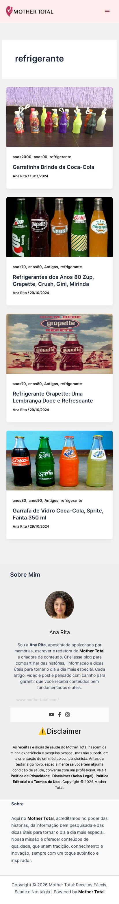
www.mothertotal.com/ (37, 699)
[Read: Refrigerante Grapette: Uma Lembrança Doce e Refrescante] (59, 343)
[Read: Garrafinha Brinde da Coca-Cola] (59, 117)
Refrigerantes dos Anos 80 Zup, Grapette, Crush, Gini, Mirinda (53, 280)
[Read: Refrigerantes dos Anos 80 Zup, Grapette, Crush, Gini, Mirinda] (59, 227)
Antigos (51, 267)
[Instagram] (67, 715)
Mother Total (40, 818)
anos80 (35, 267)
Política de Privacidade (30, 776)
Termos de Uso (47, 782)
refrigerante (60, 157)
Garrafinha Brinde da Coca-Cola (53, 167)
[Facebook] (59, 715)
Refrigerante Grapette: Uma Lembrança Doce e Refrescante (53, 397)
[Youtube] (51, 715)
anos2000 (22, 157)
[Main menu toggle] (107, 12)
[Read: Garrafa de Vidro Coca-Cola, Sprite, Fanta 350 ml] (59, 460)
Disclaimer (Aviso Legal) (73, 776)
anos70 (19, 267)
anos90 (40, 157)
